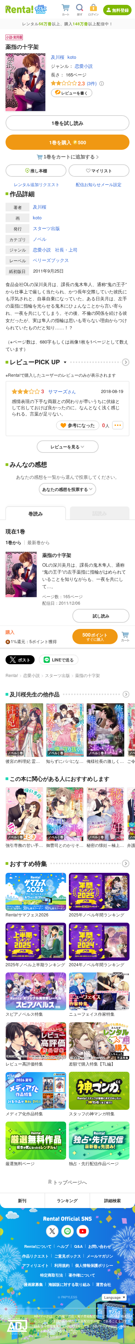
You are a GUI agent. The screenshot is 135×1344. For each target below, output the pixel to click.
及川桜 (57, 57)
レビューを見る (65, 447)
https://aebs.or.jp (46, 1336)
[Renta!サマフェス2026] (40, 9)
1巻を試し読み (67, 122)
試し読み (101, 616)
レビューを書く (74, 92)
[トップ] (19, 9)
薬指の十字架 (56, 554)
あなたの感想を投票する (65, 489)
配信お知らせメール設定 (99, 184)
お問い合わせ (99, 1246)
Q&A (78, 1246)
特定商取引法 (51, 1275)
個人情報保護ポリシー (94, 1265)
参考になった (81, 425)
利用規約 (62, 1265)
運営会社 (103, 1284)
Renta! (12, 675)
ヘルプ (63, 1246)
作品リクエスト (35, 1256)
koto (72, 57)
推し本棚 (38, 170)
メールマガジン (100, 1256)
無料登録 (120, 10)
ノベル (39, 239)
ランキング (67, 1200)
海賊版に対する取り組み (69, 1284)
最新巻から (38, 542)
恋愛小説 (84, 66)
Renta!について (38, 1246)
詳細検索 (112, 1200)
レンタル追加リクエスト (37, 184)
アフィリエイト (35, 1265)
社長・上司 (66, 249)
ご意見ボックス (67, 1256)
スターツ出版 (46, 228)
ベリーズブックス (51, 260)
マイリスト (101, 170)
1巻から (13, 542)
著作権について (82, 1275)
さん (62, 391)
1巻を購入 (67, 142)
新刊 (22, 1200)
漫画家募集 (33, 1284)
